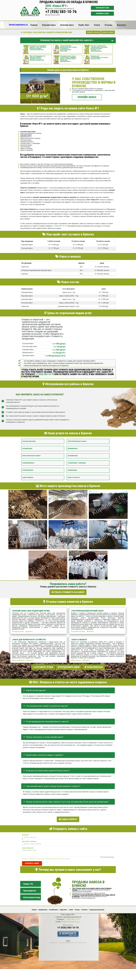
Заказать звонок (93, 32)
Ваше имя (25, 835)
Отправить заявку (32, 863)
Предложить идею (70, 667)
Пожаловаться (94, 667)
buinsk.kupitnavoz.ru (18, 24)
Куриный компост (28, 463)
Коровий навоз (49, 25)
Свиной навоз (72, 470)
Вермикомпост (73, 448)
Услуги (97, 25)
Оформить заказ (102, 14)
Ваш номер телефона (29, 841)
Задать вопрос (108, 32)
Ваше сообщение (27, 848)
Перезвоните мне (102, 8)
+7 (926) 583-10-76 (61, 11)
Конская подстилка (29, 441)
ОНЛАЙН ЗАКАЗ (87, 97)
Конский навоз (67, 25)
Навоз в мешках (27, 477)
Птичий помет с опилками (77, 463)
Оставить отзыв (44, 667)
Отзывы (108, 25)
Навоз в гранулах (74, 477)
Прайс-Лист (83, 25)
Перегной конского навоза (31, 456)
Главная (33, 25)
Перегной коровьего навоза (77, 441)
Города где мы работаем (97, 909)
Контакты (121, 25)
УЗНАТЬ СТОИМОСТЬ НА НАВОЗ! (69, 592)
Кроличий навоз (27, 470)
